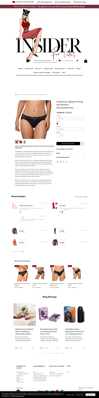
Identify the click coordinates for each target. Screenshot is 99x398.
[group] (49, 277)
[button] (85, 61)
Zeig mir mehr (26, 209)
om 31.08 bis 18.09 (77, 6)
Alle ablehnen (80, 394)
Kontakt (52, 372)
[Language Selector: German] (79, 60)
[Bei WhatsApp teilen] (63, 162)
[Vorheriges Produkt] (12, 273)
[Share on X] (66, 162)
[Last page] (62, 353)
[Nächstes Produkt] (86, 273)
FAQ (34, 372)
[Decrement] (58, 135)
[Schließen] (97, 394)
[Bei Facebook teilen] (57, 162)
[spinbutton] (60, 135)
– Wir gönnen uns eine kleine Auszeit (41, 6)
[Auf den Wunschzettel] (82, 143)
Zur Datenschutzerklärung (17, 396)
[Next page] (59, 353)
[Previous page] (40, 353)
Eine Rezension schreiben (81, 196)
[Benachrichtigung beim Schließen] (96, 387)
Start (16, 94)
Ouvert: (58, 126)
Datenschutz (20, 372)
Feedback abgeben (55, 376)
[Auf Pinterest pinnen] (60, 162)
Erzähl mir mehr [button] (70, 394)
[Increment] (62, 135)
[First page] (36, 353)
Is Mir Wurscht (90, 394)
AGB (17, 377)
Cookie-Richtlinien (22, 374)
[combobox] (70, 118)
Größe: (58, 116)
